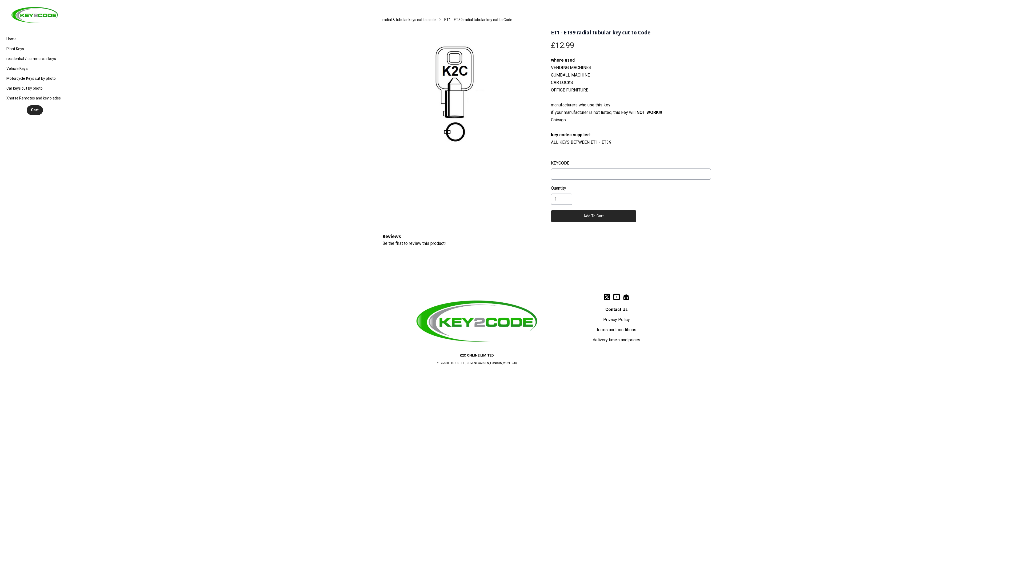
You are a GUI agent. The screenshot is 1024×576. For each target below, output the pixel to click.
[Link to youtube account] (616, 297)
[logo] (34, 15)
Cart (35, 110)
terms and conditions (616, 329)
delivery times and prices (616, 339)
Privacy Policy (616, 319)
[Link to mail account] (626, 297)
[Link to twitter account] (607, 297)
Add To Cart (593, 216)
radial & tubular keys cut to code (409, 20)
